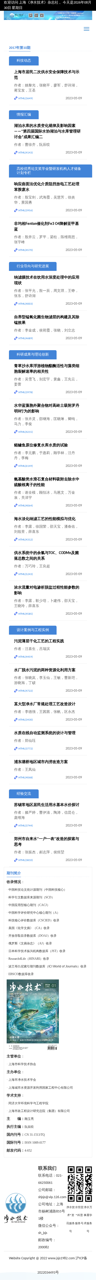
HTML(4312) (25, 539)
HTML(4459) (25, 657)
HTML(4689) (25, 338)
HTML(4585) (25, 614)
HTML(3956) (25, 210)
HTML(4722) (25, 691)
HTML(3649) (25, 98)
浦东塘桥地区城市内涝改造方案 (41, 762)
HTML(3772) (25, 748)
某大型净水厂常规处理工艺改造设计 (45, 704)
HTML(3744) (25, 825)
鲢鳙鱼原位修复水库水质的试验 (41, 445)
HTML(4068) (25, 777)
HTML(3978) (25, 392)
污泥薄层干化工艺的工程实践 (39, 641)
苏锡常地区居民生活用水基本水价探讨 (46, 805)
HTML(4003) (25, 304)
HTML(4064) (25, 505)
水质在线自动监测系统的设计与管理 (45, 733)
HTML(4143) (25, 152)
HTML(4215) (25, 432)
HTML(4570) (25, 250)
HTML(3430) (25, 720)
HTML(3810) (25, 860)
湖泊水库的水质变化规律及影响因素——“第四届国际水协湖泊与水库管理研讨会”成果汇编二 (47, 131)
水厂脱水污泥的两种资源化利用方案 (45, 670)
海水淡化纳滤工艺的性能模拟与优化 (45, 519)
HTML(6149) (25, 466)
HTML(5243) (25, 574)
